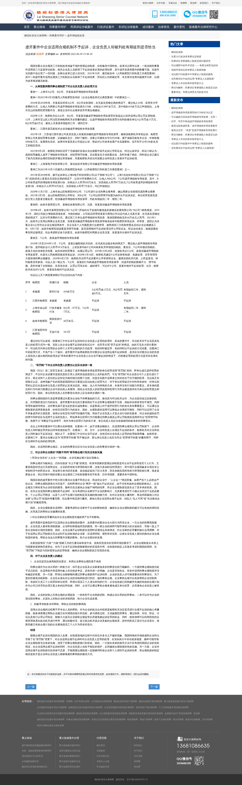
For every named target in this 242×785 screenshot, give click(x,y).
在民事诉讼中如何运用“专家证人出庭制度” (193, 78)
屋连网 (193, 3)
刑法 (40, 370)
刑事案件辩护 (56, 35)
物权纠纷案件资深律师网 (150, 701)
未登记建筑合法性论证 (69, 750)
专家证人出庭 (103, 761)
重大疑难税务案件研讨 (69, 745)
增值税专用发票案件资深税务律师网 (146, 713)
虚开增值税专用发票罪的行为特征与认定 (192, 112)
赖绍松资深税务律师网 (87, 713)
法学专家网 (207, 719)
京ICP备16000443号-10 (137, 779)
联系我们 (204, 3)
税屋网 (40, 54)
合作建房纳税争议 (30, 761)
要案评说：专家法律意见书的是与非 (189, 92)
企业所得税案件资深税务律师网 (119, 707)
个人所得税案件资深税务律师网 (173, 707)
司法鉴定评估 (103, 766)
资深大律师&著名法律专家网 (50, 725)
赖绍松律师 (177, 52)
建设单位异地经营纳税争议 (34, 766)
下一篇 (154, 686)
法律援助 (101, 750)
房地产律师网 (146, 719)
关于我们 (216, 3)
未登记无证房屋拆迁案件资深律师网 (108, 719)
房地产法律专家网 (162, 719)
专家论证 (172, 3)
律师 (51, 604)
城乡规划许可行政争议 (32, 756)
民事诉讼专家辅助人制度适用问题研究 (190, 61)
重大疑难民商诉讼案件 (69, 766)
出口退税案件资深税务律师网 (113, 713)
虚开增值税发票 (76, 35)
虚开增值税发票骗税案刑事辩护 (37, 745)
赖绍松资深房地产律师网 (125, 701)
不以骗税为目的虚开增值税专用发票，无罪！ (194, 117)
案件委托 (101, 745)
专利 (112, 138)
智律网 (183, 3)
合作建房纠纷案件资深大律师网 (52, 707)
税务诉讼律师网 (192, 719)
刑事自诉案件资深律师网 (78, 719)
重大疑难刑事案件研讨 (69, 756)
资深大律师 (148, 3)
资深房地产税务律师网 (146, 707)
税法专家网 (178, 719)
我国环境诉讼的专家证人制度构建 (188, 70)
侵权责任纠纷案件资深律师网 (50, 719)
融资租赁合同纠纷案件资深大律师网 (85, 707)
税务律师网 (132, 719)
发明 (107, 138)
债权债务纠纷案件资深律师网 (50, 701)
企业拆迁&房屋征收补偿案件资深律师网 (56, 713)
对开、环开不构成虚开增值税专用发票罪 (192, 121)
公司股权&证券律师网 (101, 701)
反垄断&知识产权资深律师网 (178, 713)
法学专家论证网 (81, 701)
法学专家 (161, 3)
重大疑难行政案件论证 (69, 761)
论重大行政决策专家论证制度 (186, 56)
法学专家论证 (103, 756)
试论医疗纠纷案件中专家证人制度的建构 (192, 74)
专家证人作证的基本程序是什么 (187, 83)
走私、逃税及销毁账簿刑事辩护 (37, 750)
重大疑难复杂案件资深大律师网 (179, 701)
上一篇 (31, 686)
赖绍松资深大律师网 (35, 35)
